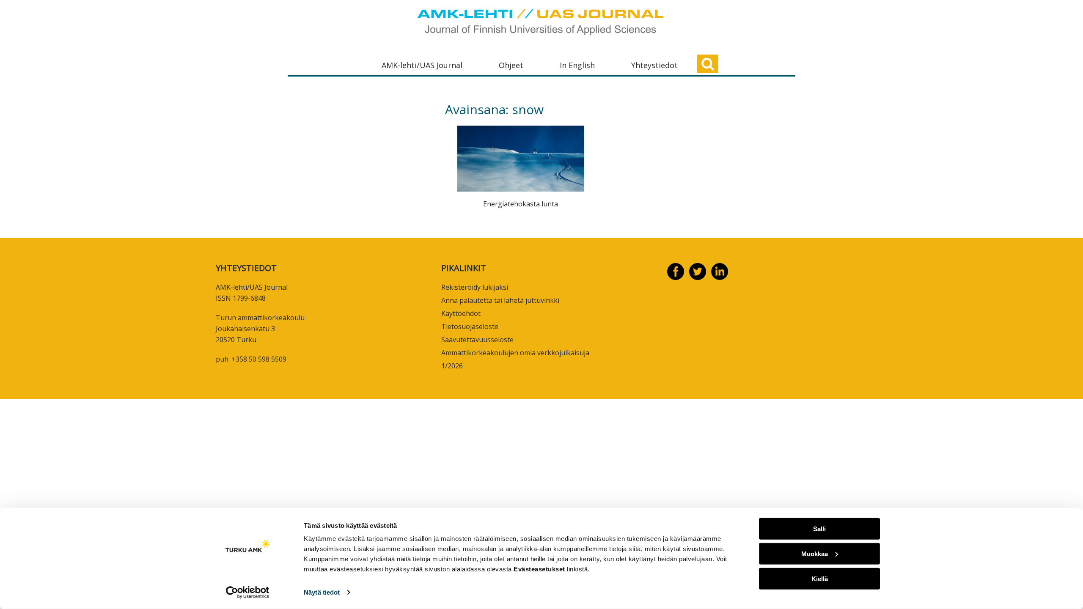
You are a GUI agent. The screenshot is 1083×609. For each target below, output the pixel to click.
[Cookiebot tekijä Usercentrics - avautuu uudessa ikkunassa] (248, 592)
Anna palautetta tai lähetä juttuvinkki (500, 300)
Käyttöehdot (461, 313)
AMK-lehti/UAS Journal (422, 65)
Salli (819, 528)
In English (577, 65)
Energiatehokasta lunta (520, 203)
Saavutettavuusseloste (477, 339)
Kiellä (819, 578)
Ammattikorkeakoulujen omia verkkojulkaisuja (515, 352)
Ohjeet (511, 65)
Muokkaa (814, 553)
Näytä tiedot (322, 592)
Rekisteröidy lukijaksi (474, 287)
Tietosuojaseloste (469, 326)
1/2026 (452, 365)
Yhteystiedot (654, 65)
